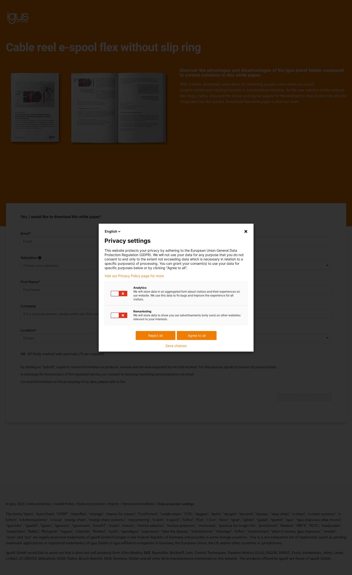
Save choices (176, 346)
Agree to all (197, 335)
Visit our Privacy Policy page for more (134, 276)
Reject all (155, 335)
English (111, 231)
